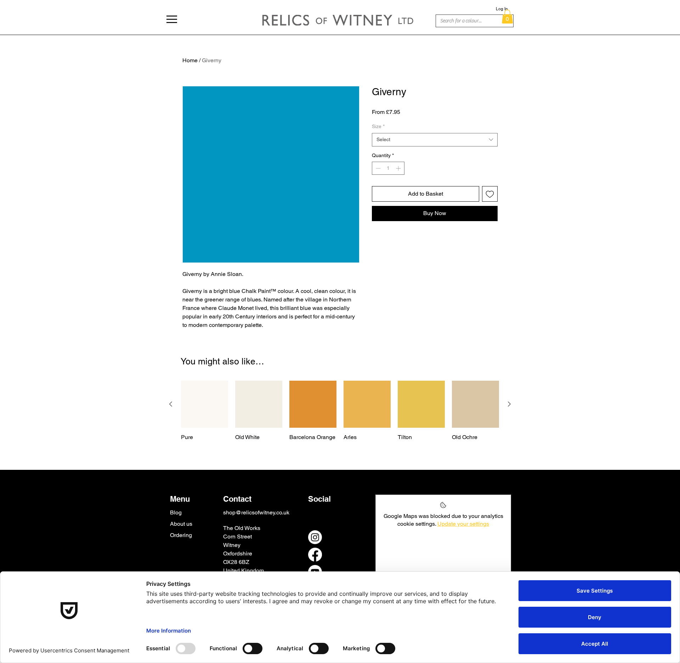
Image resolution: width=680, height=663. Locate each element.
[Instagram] (315, 537)
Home (190, 60)
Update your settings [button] (463, 523)
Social (319, 498)
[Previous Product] (170, 404)
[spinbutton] (388, 168)
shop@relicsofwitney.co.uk (256, 512)
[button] (171, 19)
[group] (340, 411)
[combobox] (435, 139)
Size (378, 126)
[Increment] (399, 168)
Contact (237, 498)
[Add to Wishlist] (490, 194)
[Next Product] (509, 404)
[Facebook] (315, 554)
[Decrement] (377, 168)
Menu (180, 498)
